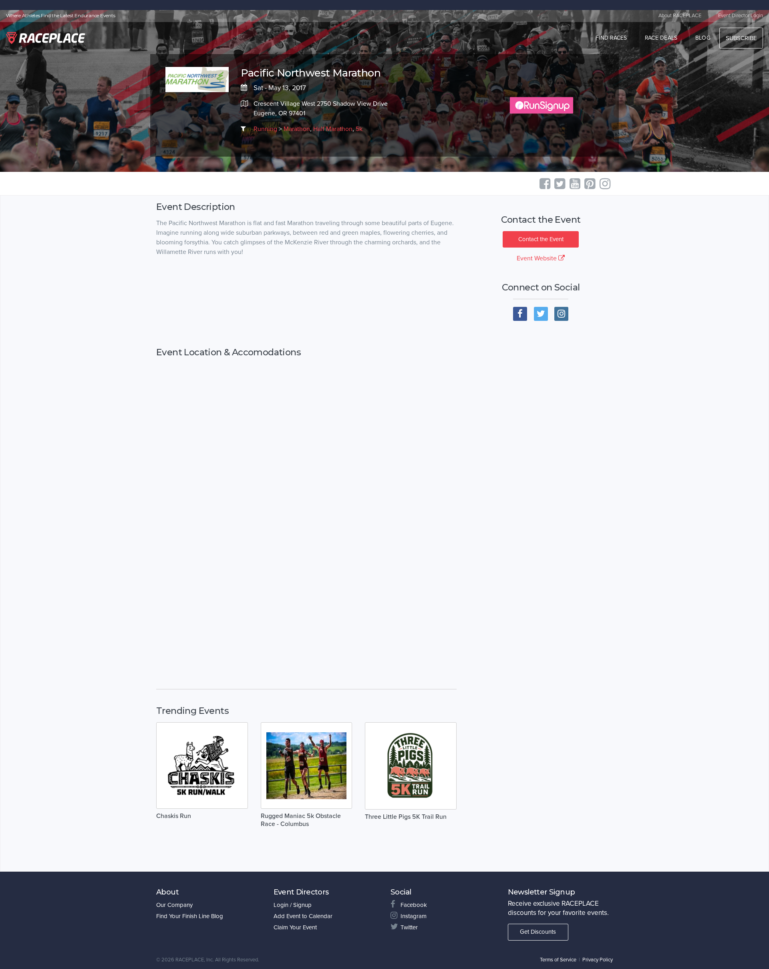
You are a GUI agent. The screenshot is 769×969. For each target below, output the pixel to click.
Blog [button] (703, 37)
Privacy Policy (597, 960)
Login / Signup (293, 905)
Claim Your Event (295, 927)
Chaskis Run (173, 816)
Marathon (297, 129)
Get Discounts (538, 931)
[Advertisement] (306, 302)
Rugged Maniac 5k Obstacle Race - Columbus (301, 820)
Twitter (409, 927)
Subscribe (741, 38)
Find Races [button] (611, 37)
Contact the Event (541, 239)
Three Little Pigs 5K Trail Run (406, 817)
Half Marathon (332, 129)
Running (265, 129)
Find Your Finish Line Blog (189, 916)
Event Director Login (740, 15)
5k (359, 129)
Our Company (174, 905)
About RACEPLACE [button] (679, 15)
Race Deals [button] (661, 37)
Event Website (537, 258)
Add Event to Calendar (303, 916)
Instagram (414, 916)
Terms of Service (558, 960)
